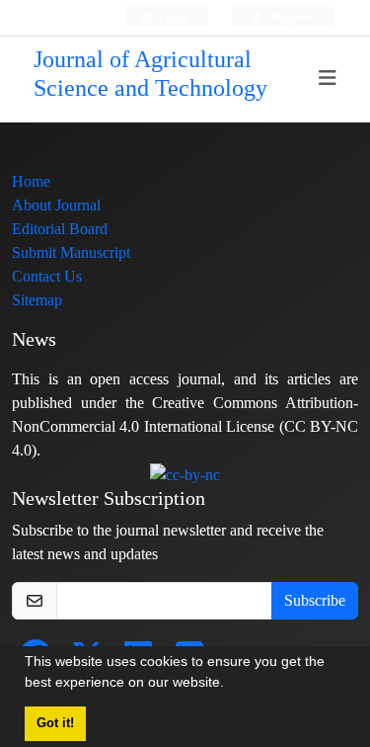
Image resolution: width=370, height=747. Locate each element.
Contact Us (47, 276)
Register (292, 17)
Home (31, 181)
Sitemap (37, 299)
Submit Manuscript (71, 252)
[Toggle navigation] (328, 78)
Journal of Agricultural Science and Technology (150, 74)
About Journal (56, 205)
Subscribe (314, 600)
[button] (231, 685)
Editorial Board (60, 228)
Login (172, 17)
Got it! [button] (55, 723)
